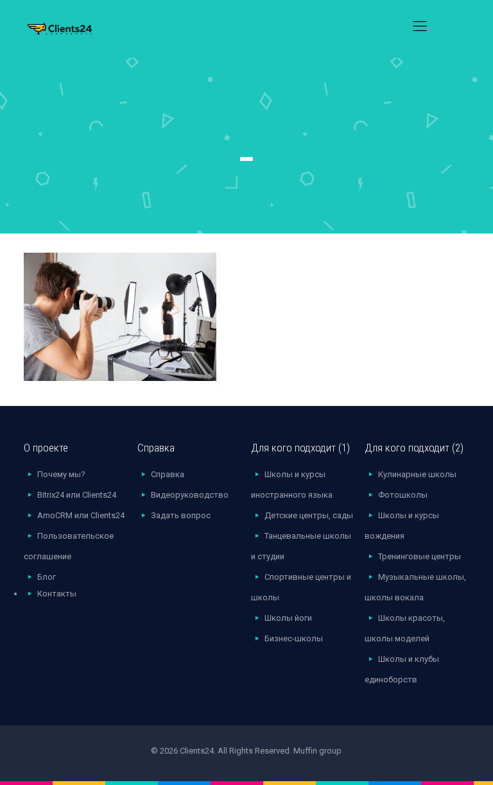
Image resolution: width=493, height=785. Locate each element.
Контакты (56, 593)
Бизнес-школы (293, 638)
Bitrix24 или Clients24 (76, 495)
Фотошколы (403, 495)
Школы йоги (288, 618)
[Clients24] (77, 26)
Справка (167, 474)
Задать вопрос (181, 515)
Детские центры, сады (308, 515)
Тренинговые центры (419, 556)
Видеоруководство (190, 495)
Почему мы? (61, 474)
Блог (46, 577)
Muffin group (317, 750)
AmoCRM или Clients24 (81, 515)
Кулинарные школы (417, 474)
